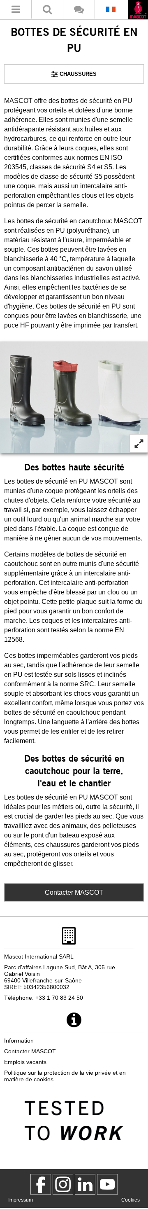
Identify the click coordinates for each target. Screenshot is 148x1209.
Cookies (130, 1200)
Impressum (20, 1200)
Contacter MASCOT (74, 892)
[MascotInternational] (107, 1184)
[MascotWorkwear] (40, 1184)
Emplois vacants (25, 1062)
